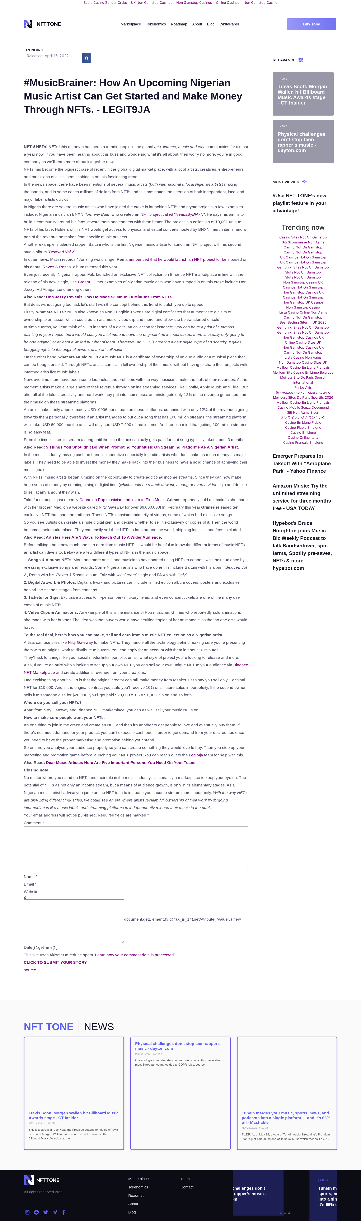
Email (30, 884)
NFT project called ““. (173, 214)
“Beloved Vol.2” (61, 252)
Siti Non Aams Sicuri (303, 412)
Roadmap (179, 24)
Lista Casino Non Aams (303, 357)
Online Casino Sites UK (303, 342)
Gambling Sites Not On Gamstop (303, 267)
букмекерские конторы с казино (303, 392)
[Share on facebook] (86, 58)
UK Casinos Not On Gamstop (303, 257)
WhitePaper (229, 24)
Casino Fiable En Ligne (303, 427)
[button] (311, 24)
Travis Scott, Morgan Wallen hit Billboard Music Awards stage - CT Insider (74, 1115)
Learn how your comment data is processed (134, 955)
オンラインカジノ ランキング (303, 417)
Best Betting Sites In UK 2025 (303, 322)
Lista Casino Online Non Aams (303, 312)
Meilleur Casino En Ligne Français (303, 367)
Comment (34, 823)
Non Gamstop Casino (303, 307)
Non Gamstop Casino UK (303, 282)
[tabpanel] (285, 1195)
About (197, 24)
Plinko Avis (303, 387)
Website (31, 892)
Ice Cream (80, 282)
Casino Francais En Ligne (303, 442)
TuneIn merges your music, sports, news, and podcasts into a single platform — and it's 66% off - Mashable (286, 1118)
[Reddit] (36, 1212)
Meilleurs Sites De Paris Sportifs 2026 (303, 397)
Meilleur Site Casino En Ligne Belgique (303, 372)
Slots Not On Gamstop (303, 272)
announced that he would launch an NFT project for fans (180, 259)
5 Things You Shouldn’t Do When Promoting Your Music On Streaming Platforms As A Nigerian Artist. (142, 447)
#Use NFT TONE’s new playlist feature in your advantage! (299, 203)
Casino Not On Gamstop (303, 247)
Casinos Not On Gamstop (303, 287)
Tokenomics (156, 24)
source (30, 970)
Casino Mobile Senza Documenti (303, 407)
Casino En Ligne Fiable (303, 422)
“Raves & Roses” (56, 267)
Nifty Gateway (80, 642)
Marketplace (131, 24)
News (283, 78)
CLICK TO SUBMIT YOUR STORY (55, 962)
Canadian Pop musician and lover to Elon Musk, (122, 500)
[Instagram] (27, 1212)
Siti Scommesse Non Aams (303, 242)
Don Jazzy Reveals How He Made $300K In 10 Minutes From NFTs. (109, 297)
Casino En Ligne (303, 432)
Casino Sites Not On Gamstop (303, 237)
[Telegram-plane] (54, 1212)
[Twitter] (45, 1212)
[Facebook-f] (63, 1212)
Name (30, 877)
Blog (211, 24)
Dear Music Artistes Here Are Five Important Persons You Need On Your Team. (120, 762)
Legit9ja (196, 755)
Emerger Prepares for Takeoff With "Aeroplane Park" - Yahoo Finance (302, 463)
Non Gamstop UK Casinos (303, 302)
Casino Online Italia (303, 437)
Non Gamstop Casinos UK (303, 292)
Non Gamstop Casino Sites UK (303, 362)
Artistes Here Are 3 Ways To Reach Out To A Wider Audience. (104, 537)
